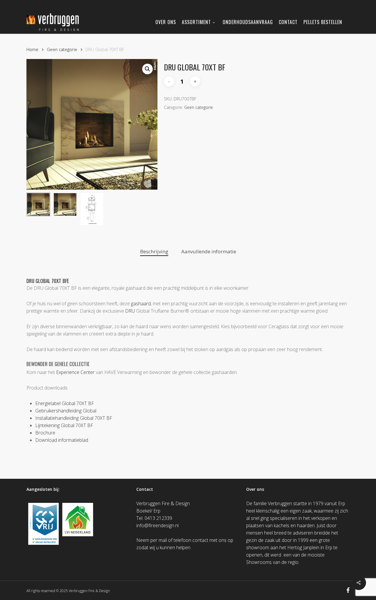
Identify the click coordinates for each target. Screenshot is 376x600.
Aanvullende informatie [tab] (208, 251)
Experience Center (75, 372)
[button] (147, 69)
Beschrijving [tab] (154, 251)
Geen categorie (62, 49)
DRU (130, 311)
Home (32, 49)
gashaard (141, 303)
